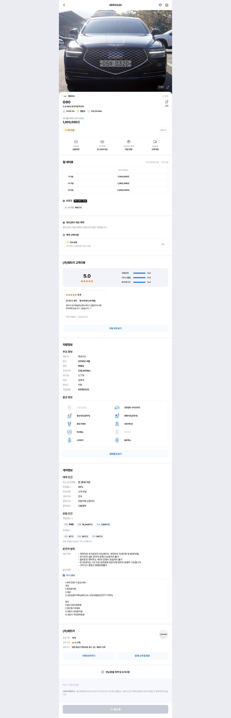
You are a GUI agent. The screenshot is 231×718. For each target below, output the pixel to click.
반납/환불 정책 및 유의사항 (118, 672)
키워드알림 (167, 5)
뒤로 (64, 5)
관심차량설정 (160, 5)
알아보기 (163, 130)
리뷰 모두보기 (115, 328)
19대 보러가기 (88, 655)
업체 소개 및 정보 (142, 655)
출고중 (117, 709)
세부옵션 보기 (115, 454)
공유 (166, 106)
